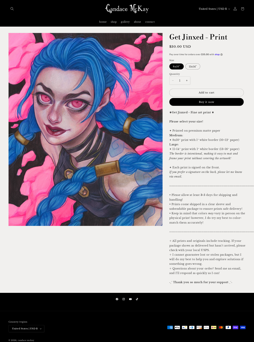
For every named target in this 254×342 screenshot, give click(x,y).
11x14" (193, 66)
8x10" (176, 66)
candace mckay (26, 340)
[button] (12, 9)
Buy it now (206, 102)
